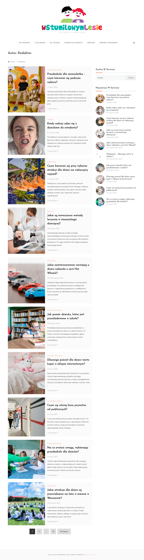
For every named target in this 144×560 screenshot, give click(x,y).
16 (53, 531)
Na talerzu (55, 43)
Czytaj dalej (51, 109)
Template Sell (89, 554)
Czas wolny (40, 43)
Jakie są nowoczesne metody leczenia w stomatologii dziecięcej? (65, 219)
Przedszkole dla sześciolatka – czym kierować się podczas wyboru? (66, 78)
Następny (64, 531)
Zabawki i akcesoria (108, 43)
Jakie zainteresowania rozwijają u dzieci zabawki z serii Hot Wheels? (68, 269)
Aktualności (24, 43)
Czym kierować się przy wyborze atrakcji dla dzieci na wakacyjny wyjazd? (67, 170)
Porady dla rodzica (73, 43)
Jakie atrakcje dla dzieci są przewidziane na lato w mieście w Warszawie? (68, 494)
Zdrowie (91, 43)
